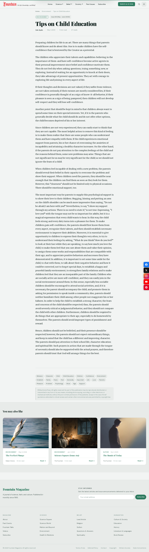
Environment (101, 376)
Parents (102, 380)
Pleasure (40, 384)
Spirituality (81, 535)
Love (94, 380)
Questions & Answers (85, 531)
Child (58, 376)
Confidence (90, 376)
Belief (68, 4)
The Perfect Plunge (15, 455)
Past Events (7, 523)
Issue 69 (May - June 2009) (60, 17)
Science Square (46, 519)
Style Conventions (139, 548)
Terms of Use (80, 548)
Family (48, 380)
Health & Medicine (47, 535)
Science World (45, 523)
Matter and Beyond (47, 527)
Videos (5, 531)
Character (49, 376)
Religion (80, 523)
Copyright (112, 548)
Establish (40, 380)
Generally (70, 380)
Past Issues (90, 4)
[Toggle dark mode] (144, 4)
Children (80, 376)
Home (50, 4)
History (116, 527)
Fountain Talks (8, 527)
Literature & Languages (123, 531)
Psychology (59, 384)
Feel (62, 380)
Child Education (68, 376)
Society (78, 4)
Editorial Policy (93, 548)
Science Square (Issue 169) (66, 455)
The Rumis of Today (112, 455)
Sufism (79, 527)
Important (80, 380)
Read (42, 461)
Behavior (40, 376)
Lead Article (81, 519)
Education (118, 523)
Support (82, 384)
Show (68, 384)
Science (59, 4)
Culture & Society (121, 519)
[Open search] (139, 4)
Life (88, 380)
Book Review (118, 535)
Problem (49, 384)
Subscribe (102, 4)
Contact (104, 548)
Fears (56, 380)
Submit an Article (126, 4)
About (5, 519)
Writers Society (124, 548)
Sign (74, 384)
